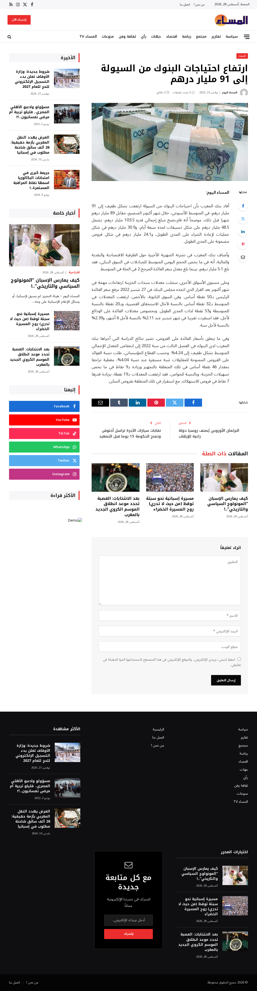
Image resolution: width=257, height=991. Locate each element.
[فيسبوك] (243, 206)
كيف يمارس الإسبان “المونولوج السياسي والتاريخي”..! (227, 504)
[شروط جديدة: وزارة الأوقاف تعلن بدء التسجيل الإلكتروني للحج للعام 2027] (67, 78)
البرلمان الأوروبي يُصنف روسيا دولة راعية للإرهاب (209, 433)
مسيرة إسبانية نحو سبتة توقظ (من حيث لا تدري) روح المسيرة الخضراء (170, 504)
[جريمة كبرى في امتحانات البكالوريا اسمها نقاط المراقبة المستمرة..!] (67, 179)
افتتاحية (74, 272)
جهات (156, 36)
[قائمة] (246, 36)
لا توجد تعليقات (181, 92)
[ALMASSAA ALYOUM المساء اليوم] (231, 20)
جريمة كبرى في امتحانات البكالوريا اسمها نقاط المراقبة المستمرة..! (31, 180)
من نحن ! (199, 4)
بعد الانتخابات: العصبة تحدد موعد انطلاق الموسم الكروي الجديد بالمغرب (117, 507)
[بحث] (10, 36)
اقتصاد (171, 36)
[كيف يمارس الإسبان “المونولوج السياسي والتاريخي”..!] (224, 477)
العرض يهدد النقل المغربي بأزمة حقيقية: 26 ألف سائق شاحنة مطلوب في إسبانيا (30, 145)
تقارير (216, 36)
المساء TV (88, 36)
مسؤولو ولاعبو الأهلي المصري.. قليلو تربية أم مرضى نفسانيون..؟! (29, 112)
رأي (143, 36)
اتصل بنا (185, 4)
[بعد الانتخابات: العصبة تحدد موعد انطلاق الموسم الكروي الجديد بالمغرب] (115, 477)
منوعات (108, 36)
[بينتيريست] (243, 244)
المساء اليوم (229, 92)
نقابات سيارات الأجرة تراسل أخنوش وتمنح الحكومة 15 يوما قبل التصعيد (130, 433)
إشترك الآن (19, 20)
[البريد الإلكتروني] (243, 257)
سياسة (232, 36)
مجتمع (201, 36)
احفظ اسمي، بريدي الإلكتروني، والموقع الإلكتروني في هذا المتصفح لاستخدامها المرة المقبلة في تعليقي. (172, 662)
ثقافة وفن (127, 36)
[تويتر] (243, 219)
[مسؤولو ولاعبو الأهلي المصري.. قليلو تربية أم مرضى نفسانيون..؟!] (67, 113)
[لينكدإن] (243, 231)
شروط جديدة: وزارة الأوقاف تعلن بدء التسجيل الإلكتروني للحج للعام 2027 (32, 79)
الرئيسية (158, 729)
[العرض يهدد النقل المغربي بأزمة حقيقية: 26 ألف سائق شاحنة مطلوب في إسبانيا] (67, 144)
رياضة (186, 36)
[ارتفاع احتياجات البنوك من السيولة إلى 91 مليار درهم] (170, 142)
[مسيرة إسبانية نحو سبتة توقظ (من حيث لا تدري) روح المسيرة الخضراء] (170, 477)
